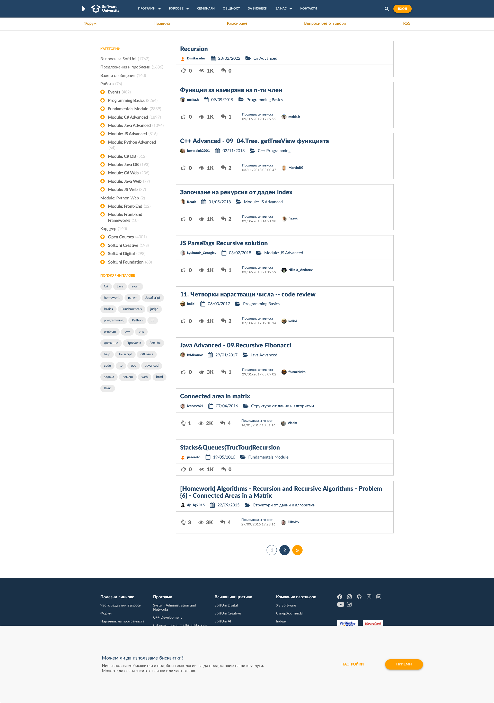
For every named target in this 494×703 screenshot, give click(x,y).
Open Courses (127, 237)
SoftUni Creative (128, 245)
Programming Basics (132, 101)
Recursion (194, 49)
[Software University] (105, 9)
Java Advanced (264, 355)
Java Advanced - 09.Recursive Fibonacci (235, 345)
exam (135, 286)
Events (119, 92)
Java (120, 286)
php (141, 331)
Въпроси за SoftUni (124, 59)
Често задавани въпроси (120, 605)
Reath (191, 202)
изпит (132, 298)
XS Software (286, 605)
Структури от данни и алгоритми (282, 406)
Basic (107, 388)
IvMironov (195, 355)
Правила (162, 23)
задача (109, 377)
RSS (406, 23)
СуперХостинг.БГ (290, 613)
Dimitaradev (196, 58)
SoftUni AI (223, 621)
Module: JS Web (127, 190)
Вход (402, 8)
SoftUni (155, 343)
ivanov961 (195, 406)
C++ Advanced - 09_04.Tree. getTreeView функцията (254, 141)
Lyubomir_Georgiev (201, 253)
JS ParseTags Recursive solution (224, 243)
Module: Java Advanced (136, 126)
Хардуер (113, 229)
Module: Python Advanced (132, 145)
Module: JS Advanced (132, 134)
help (107, 354)
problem (110, 331)
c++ (127, 331)
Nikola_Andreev (300, 270)
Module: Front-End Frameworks (125, 217)
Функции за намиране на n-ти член (231, 90)
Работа (111, 84)
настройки (352, 664)
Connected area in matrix (215, 396)
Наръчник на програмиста (122, 621)
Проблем (134, 343)
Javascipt (125, 354)
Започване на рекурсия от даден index (236, 192)
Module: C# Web (128, 173)
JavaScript (152, 298)
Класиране (237, 23)
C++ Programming (274, 151)
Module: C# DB (127, 156)
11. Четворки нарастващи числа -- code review (248, 295)
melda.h (193, 100)
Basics (108, 309)
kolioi (191, 304)
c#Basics (146, 354)
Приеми (404, 664)
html (159, 377)
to (120, 365)
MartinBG (295, 168)
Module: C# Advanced (134, 117)
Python (137, 320)
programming (113, 320)
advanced (151, 365)
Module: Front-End (129, 206)
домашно (111, 343)
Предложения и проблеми (131, 67)
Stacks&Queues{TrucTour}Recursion (230, 448)
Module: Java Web (129, 181)
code (107, 365)
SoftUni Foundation (130, 262)
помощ (127, 377)
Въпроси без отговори (325, 23)
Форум (90, 23)
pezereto (193, 457)
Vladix (292, 423)
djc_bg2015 (196, 505)
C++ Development (167, 617)
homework (112, 298)
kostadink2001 (198, 151)
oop (133, 365)
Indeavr (282, 621)
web (145, 377)
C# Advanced (265, 58)
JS (152, 320)
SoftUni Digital (126, 254)
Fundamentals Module (134, 109)
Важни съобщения (123, 76)
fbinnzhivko (297, 372)
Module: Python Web (122, 198)
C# (106, 286)
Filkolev (293, 522)
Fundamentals (131, 309)
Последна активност (258, 114)
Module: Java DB (128, 165)
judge (154, 309)
